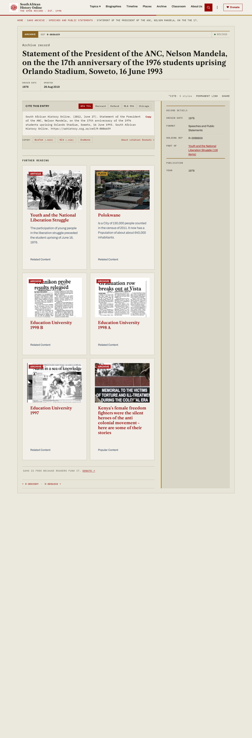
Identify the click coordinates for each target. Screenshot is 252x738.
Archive (162, 6)
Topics (95, 6)
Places (147, 6)
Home (20, 20)
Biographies (113, 6)
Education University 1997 (51, 410)
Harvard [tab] (100, 106)
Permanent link (207, 95)
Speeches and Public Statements (71, 20)
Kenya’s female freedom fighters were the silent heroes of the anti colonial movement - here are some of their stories (122, 420)
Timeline (132, 6)
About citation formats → (137, 139)
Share (226, 95)
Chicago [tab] (144, 106)
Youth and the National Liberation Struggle (53, 217)
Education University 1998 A (119, 325)
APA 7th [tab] (86, 106)
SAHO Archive (36, 20)
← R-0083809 (30, 483)
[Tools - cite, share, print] (217, 7)
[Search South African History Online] (208, 7)
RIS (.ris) (67, 139)
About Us (196, 6)
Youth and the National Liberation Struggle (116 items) (203, 150)
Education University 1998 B (51, 325)
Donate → (88, 470)
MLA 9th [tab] (129, 106)
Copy (148, 116)
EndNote (86, 139)
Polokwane (109, 215)
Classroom (179, 6)
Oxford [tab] (114, 106)
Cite (180, 95)
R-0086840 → (53, 483)
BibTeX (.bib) (44, 139)
